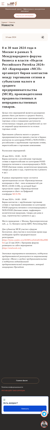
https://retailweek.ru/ (11, 248)
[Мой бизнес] (44, 424)
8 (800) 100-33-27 (13, 335)
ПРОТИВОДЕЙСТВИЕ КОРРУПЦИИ (13, 391)
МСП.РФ (16, 194)
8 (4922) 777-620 (12, 341)
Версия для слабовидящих (25, 15)
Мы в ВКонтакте (4, 369)
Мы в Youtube (9, 369)
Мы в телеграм (15, 369)
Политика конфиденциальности (12, 387)
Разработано (31, 422)
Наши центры (9, 348)
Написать (25, 408)
